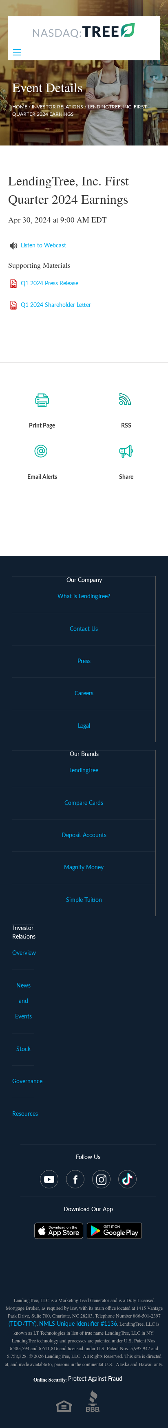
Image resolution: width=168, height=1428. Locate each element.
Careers (84, 693)
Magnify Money (84, 867)
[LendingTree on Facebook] (75, 1179)
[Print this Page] (42, 401)
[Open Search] (17, 52)
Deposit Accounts (84, 835)
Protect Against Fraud (95, 1379)
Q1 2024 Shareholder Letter (56, 305)
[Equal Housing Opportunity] (64, 1410)
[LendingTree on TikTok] (127, 1179)
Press (84, 661)
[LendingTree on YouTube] (49, 1179)
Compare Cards (83, 803)
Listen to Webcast (43, 246)
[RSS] (126, 401)
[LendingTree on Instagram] (101, 1179)
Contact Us (84, 629)
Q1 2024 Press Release (49, 283)
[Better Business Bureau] (93, 1405)
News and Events (23, 1001)
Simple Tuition (84, 900)
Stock (23, 1049)
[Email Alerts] (42, 453)
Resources (25, 1114)
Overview (24, 953)
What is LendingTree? (83, 596)
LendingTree (83, 771)
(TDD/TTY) (23, 1324)
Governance (27, 1081)
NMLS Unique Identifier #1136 (78, 1324)
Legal (84, 726)
